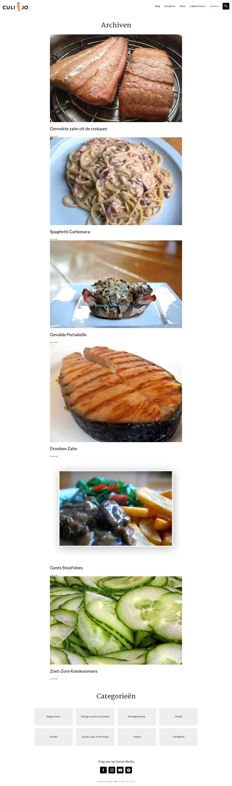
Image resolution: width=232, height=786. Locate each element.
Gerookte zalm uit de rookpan (78, 128)
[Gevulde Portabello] (116, 327)
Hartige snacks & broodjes (95, 717)
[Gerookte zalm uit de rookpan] (116, 121)
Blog (157, 6)
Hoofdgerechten (137, 717)
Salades (53, 737)
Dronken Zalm (63, 448)
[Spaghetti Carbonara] (116, 224)
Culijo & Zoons (197, 6)
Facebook (103, 770)
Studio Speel (129, 781)
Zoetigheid (178, 737)
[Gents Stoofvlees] (116, 560)
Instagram (111, 770)
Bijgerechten (53, 717)
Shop (182, 6)
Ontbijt (178, 717)
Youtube (120, 770)
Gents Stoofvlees (66, 567)
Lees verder (54, 136)
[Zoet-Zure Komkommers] (116, 663)
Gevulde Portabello (68, 334)
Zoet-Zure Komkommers (74, 671)
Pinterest (128, 770)
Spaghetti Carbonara (70, 231)
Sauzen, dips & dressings (95, 737)
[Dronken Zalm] (116, 441)
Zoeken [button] (226, 6)
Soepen (137, 737)
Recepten (170, 6)
